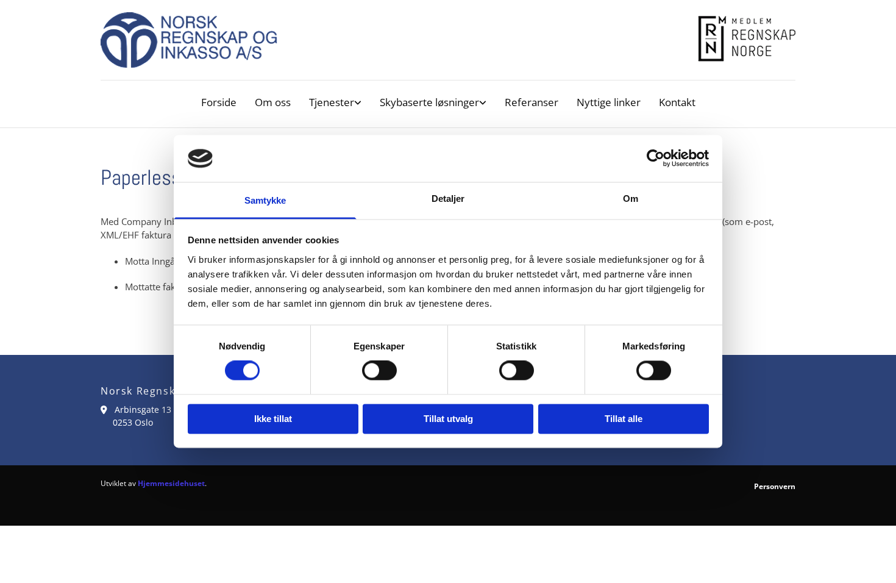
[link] (335, 102)
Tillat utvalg (448, 418)
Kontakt (677, 102)
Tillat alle (623, 418)
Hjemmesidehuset (171, 483)
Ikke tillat (273, 418)
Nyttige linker (609, 102)
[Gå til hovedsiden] (448, 40)
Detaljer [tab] (448, 198)
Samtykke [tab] (265, 200)
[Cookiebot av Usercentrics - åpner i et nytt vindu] (655, 158)
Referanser (531, 102)
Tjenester (331, 102)
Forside (218, 102)
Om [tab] (630, 198)
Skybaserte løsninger (429, 102)
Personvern (774, 486)
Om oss (273, 102)
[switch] (379, 371)
